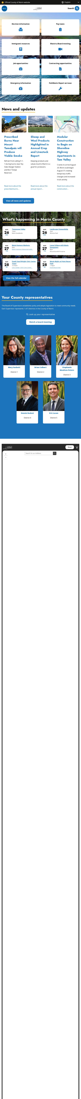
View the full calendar (16, 278)
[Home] (37, 8)
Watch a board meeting (40, 322)
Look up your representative (42, 314)
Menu (4, 8)
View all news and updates (18, 201)
